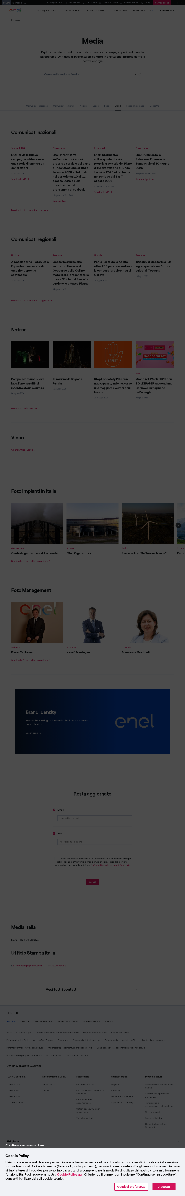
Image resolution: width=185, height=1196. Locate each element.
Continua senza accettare (24, 1145)
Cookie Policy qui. (70, 1174)
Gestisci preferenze (131, 1187)
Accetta (164, 1187)
